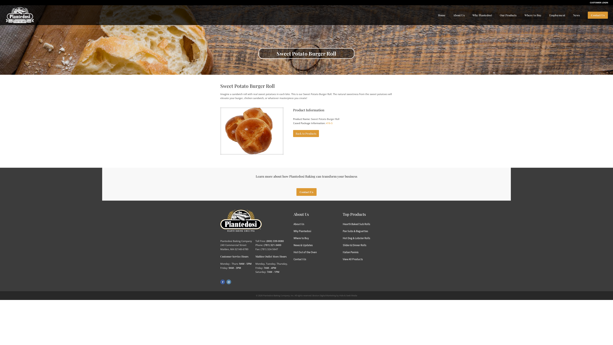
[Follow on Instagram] (228, 282)
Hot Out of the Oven (305, 252)
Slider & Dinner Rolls (354, 245)
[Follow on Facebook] (222, 282)
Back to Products (306, 133)
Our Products (508, 15)
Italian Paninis (351, 252)
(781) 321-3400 (272, 245)
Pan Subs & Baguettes (355, 231)
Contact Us (598, 15)
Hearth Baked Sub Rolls (356, 224)
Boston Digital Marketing (324, 295)
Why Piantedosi (482, 15)
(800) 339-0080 (275, 241)
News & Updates (303, 245)
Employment (557, 15)
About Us (459, 15)
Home (442, 15)
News (576, 15)
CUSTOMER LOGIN (599, 3)
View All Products (353, 259)
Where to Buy (533, 15)
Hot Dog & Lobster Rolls (356, 238)
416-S (329, 123)
